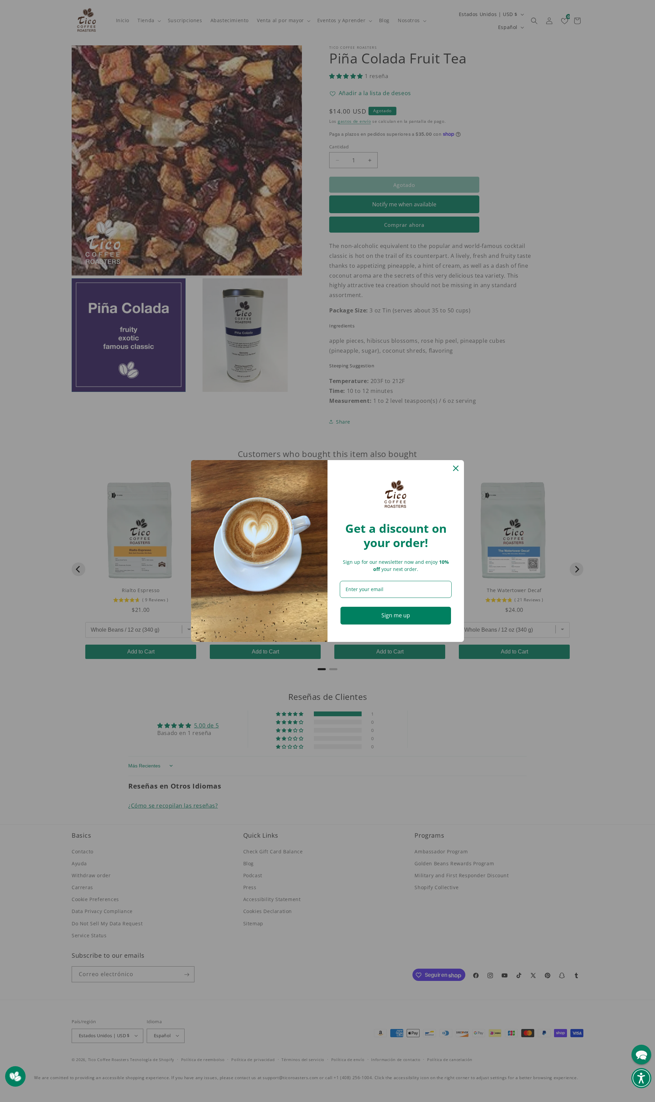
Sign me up (395, 615)
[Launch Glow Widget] (15, 1076)
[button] (641, 1078)
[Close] (456, 468)
